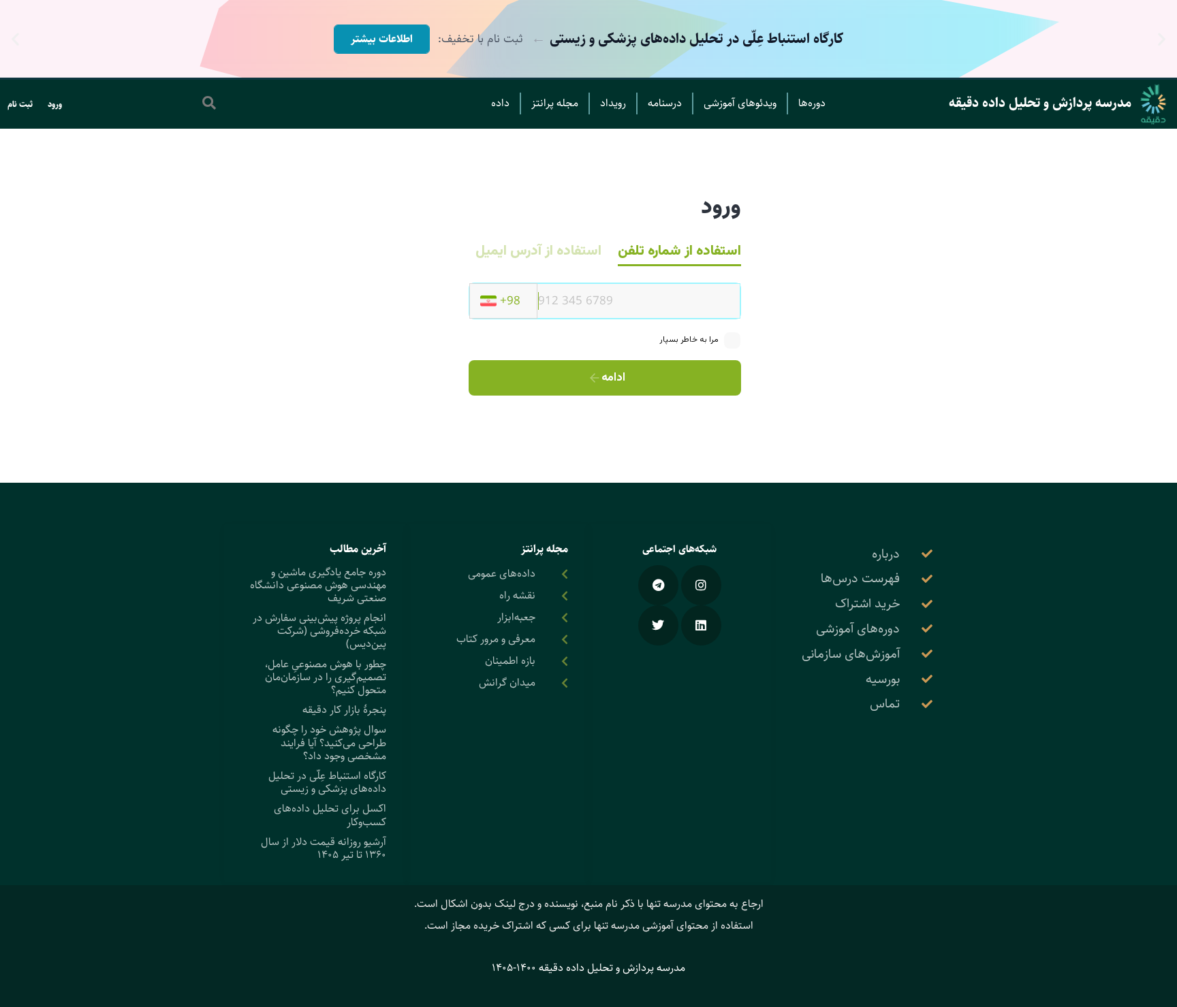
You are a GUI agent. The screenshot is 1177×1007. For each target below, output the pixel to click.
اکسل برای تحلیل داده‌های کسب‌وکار (330, 815)
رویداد (613, 103)
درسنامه (665, 103)
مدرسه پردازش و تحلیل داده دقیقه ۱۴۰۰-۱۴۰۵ (588, 967)
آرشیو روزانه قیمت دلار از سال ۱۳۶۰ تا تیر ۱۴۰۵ (323, 848)
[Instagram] (701, 585)
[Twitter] (658, 625)
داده (500, 103)
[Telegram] (658, 585)
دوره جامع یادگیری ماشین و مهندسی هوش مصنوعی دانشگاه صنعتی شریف (318, 585)
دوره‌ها (812, 103)
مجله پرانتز (554, 103)
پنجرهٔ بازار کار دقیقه (344, 709)
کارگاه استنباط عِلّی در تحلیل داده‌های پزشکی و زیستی (327, 782)
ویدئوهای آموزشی (740, 103)
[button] (1161, 39)
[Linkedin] (701, 625)
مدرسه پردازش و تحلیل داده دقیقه (1040, 103)
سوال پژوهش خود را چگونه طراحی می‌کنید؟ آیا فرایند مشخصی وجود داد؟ (329, 742)
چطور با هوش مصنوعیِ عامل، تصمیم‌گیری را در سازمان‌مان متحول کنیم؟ (325, 677)
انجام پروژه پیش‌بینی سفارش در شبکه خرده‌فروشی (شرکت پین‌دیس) (319, 630)
